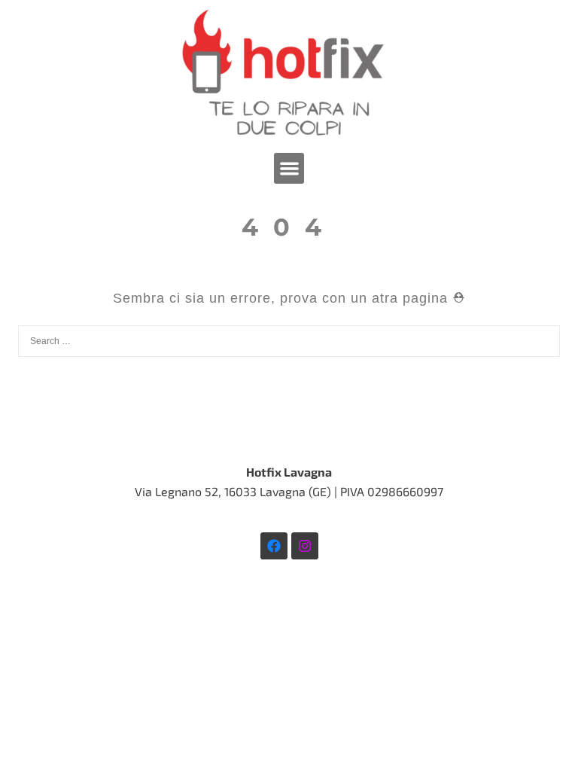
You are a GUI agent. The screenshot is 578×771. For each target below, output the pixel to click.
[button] (289, 168)
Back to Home (289, 410)
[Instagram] (304, 545)
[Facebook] (273, 545)
